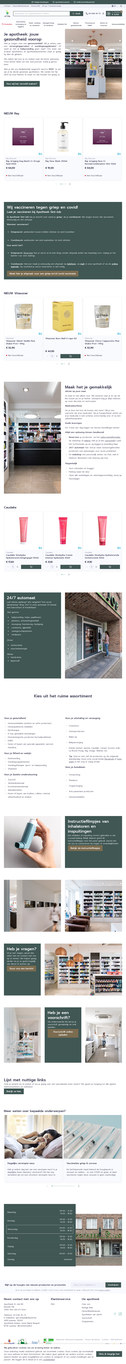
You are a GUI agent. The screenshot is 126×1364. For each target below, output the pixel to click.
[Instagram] (120, 1314)
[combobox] (41, 13)
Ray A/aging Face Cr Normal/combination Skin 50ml (100, 162)
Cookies (105, 1339)
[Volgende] (70, 184)
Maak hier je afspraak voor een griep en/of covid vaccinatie (42, 273)
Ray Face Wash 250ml (56, 161)
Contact (7, 6)
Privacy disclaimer (92, 1339)
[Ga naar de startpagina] (7, 13)
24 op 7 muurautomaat (51, 6)
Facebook (110, 759)
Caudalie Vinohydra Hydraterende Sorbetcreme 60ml (102, 556)
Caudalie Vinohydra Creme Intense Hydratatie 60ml (58, 556)
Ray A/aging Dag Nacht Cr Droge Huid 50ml (23, 162)
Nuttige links (87, 1307)
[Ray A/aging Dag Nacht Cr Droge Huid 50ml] (24, 137)
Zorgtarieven (87, 1321)
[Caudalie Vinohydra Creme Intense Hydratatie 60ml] (63, 531)
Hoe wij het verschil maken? (22, 84)
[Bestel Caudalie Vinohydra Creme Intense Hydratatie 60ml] (70, 567)
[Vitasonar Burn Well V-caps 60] (63, 316)
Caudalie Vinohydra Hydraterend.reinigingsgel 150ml (22, 556)
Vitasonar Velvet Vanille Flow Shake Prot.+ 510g (20, 342)
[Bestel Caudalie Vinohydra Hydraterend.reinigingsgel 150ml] (31, 567)
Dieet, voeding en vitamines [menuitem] (35, 24)
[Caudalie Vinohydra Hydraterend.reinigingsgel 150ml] (24, 531)
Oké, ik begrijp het (109, 1354)
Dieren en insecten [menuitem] (105, 24)
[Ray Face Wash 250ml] (63, 137)
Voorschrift (35, 6)
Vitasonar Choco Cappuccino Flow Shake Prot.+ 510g (102, 342)
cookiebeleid (49, 1359)
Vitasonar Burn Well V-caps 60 (61, 338)
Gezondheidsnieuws (21, 6)
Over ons (86, 1304)
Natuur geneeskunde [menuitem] (77, 24)
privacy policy (104, 1290)
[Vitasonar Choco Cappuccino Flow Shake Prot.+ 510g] (102, 316)
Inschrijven (113, 1284)
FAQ (53, 1304)
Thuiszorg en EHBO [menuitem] (91, 24)
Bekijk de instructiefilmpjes (85, 848)
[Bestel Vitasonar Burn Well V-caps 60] (70, 356)
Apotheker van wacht (92, 1314)
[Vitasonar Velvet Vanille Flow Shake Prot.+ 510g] (24, 316)
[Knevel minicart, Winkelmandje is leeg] (108, 13)
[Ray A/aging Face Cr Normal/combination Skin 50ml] (102, 137)
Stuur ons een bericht (21, 968)
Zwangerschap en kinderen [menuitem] (49, 24)
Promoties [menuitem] (8, 24)
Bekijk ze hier (14, 1091)
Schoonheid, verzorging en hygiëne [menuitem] (21, 24)
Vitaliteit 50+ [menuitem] (63, 25)
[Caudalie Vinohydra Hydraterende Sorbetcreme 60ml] (102, 531)
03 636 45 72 (19, 1315)
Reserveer (28, 252)
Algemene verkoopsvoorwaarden (69, 1339)
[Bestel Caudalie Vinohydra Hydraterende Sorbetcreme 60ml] (110, 567)
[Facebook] (115, 1314)
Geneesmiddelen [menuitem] (119, 25)
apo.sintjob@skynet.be (26, 1317)
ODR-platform (116, 1339)
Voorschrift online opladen (63, 1033)
